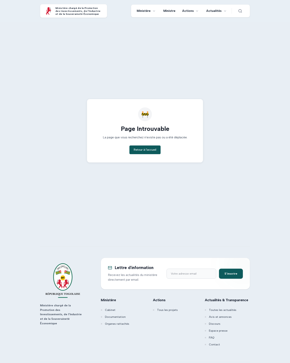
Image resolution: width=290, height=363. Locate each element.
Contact (214, 344)
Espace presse (218, 330)
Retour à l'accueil (145, 149)
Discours (214, 323)
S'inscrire (231, 273)
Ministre (169, 11)
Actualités (214, 11)
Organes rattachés (117, 323)
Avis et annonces (220, 317)
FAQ (211, 337)
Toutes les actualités (222, 310)
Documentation (115, 317)
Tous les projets (167, 310)
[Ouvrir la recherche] (240, 11)
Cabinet (110, 310)
